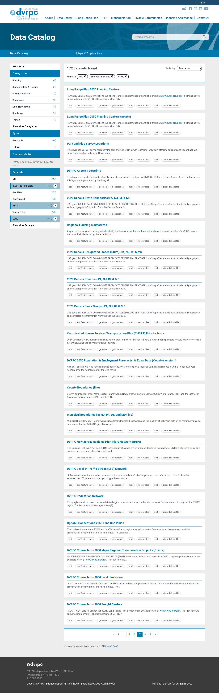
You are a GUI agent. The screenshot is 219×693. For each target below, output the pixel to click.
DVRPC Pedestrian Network (85, 496)
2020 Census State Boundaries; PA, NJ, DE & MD (99, 198)
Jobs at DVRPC (36, 683)
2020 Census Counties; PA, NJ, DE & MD (93, 279)
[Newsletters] (184, 9)
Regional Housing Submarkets (87, 225)
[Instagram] (195, 9)
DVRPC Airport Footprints (84, 170)
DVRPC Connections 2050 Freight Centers (94, 604)
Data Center (64, 18)
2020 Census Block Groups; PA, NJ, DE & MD (96, 306)
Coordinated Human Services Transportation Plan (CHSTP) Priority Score (115, 333)
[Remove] (85, 77)
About (49, 18)
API (103, 646)
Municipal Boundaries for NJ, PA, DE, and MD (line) (100, 414)
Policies (156, 683)
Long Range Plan (87, 18)
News (76, 683)
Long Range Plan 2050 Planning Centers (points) (99, 116)
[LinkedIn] (200, 9)
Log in (202, 2)
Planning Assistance (179, 18)
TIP (104, 18)
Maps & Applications (89, 53)
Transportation (121, 18)
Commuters (205, 18)
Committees (108, 683)
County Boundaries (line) (83, 387)
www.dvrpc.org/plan (171, 96)
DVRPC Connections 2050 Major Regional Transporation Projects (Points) (115, 550)
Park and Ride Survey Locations (88, 143)
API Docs (113, 646)
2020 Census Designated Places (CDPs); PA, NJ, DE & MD (104, 252)
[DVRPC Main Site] (26, 14)
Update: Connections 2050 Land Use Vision (95, 523)
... (124, 634)
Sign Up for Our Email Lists (177, 683)
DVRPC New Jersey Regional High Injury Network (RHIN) (104, 441)
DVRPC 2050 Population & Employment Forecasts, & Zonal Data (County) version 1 (122, 360)
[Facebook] (190, 9)
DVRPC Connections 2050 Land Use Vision (95, 577)
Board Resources (90, 683)
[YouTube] (206, 9)
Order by (170, 68)
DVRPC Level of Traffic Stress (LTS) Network (97, 468)
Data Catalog (19, 53)
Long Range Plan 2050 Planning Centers (93, 89)
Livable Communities (148, 18)
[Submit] (204, 37)
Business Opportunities (59, 683)
